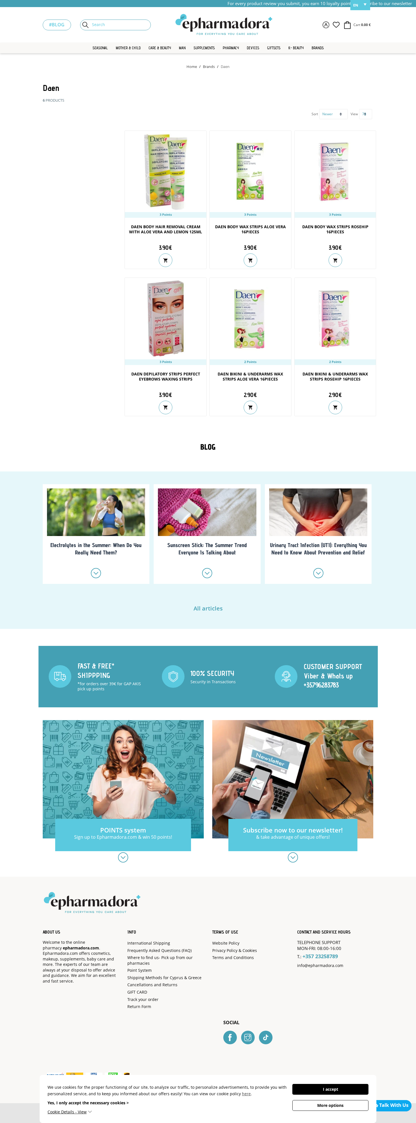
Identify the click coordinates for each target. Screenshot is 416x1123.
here (246, 1093)
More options (330, 1105)
